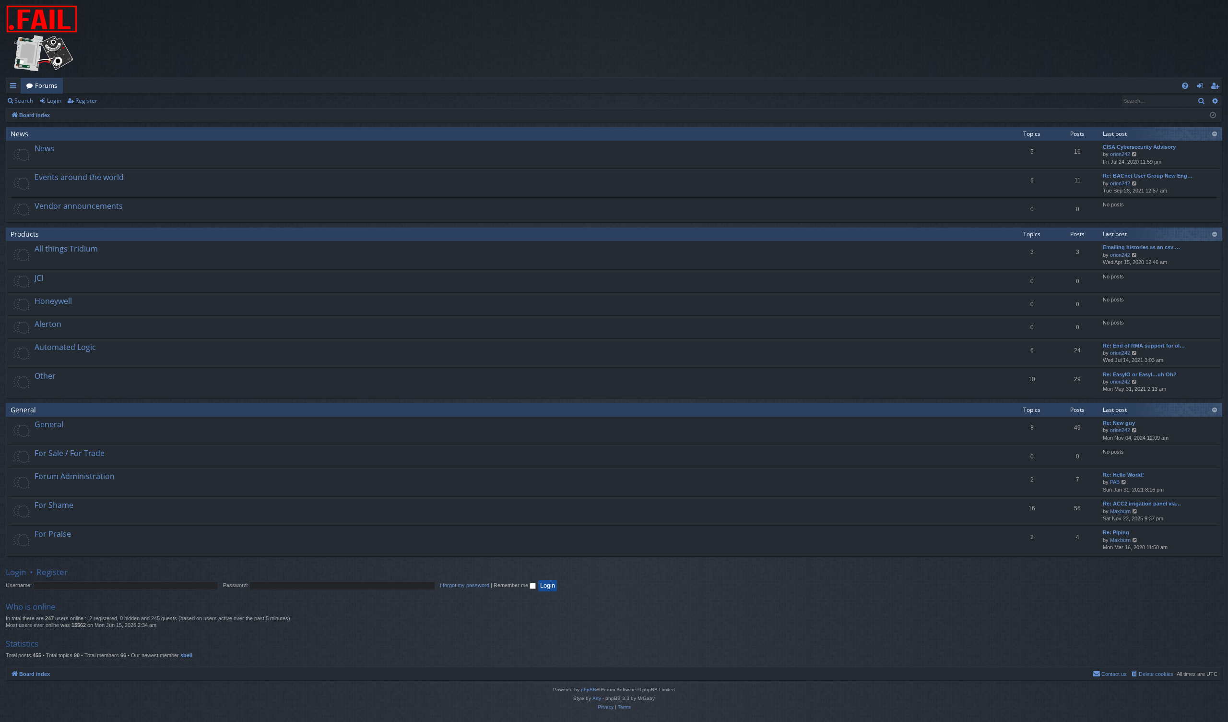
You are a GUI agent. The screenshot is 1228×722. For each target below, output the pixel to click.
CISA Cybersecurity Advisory (1139, 147)
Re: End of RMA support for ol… (1144, 346)
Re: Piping (1116, 532)
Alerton (48, 324)
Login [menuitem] (1201, 87)
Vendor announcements (79, 206)
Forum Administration (75, 476)
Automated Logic (65, 347)
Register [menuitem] (1217, 87)
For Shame (54, 505)
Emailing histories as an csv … (1141, 247)
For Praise (53, 534)
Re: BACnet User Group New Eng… (1148, 176)
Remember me (512, 585)
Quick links (15, 87)
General (23, 409)
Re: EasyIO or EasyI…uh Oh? (1140, 374)
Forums (46, 85)
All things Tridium (66, 248)
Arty (596, 698)
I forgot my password (464, 585)
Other (45, 376)
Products (25, 234)
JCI (39, 278)
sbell (186, 655)
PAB (1115, 482)
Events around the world (79, 177)
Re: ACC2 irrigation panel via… (1142, 503)
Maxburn (1120, 511)
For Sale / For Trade (70, 453)
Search (23, 100)
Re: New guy (1119, 423)
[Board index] (42, 39)
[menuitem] (1185, 86)
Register (86, 100)
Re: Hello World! (1123, 475)
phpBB (588, 689)
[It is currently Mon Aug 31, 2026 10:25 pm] (1213, 115)
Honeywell (53, 301)
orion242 (1120, 154)
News (19, 133)
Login (54, 100)
